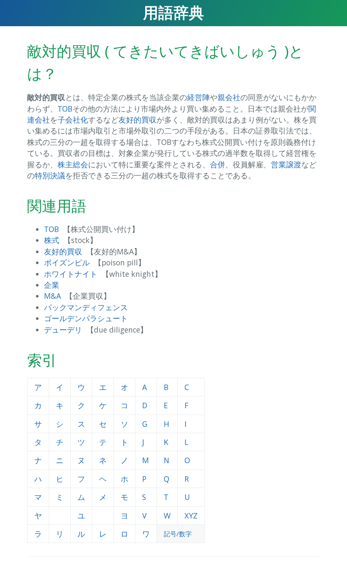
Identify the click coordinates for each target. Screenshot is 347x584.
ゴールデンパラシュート (86, 318)
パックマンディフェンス (86, 307)
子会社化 (73, 120)
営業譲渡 (286, 164)
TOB (65, 109)
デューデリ (63, 330)
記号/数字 (178, 533)
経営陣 (198, 97)
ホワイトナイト (70, 274)
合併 (217, 164)
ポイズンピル (67, 262)
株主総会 (73, 164)
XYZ (191, 515)
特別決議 (50, 175)
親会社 (229, 97)
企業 (51, 285)
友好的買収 (137, 120)
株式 (51, 240)
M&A (52, 296)
